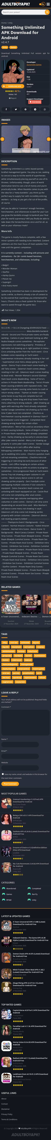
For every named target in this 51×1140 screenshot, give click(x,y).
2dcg (5, 642)
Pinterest (25, 109)
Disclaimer (5, 1109)
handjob (18, 655)
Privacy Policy (6, 1114)
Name (4, 739)
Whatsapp (44, 109)
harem (28, 655)
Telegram (35, 109)
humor (5, 660)
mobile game (38, 669)
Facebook (6, 109)
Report (13, 98)
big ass (36, 642)
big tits (5, 647)
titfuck (42, 677)
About (3, 1098)
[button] (47, 12)
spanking (17, 677)
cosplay (40, 647)
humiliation (40, 655)
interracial (16, 660)
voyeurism (20, 682)
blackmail (16, 647)
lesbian (28, 660)
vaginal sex (7, 682)
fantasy (21, 651)
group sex (7, 655)
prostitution (28, 673)
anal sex (13, 642)
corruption (28, 647)
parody (16, 673)
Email (4, 751)
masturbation (8, 669)
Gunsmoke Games (34, 64)
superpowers (30, 677)
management (26, 664)
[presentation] (2, 139)
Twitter (15, 109)
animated (25, 642)
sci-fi (39, 673)
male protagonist (10, 664)
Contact (4, 1104)
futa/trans (32, 651)
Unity (10, 23)
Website (4, 762)
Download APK (14, 86)
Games (13, 47)
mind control (23, 669)
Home (3, 23)
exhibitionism (8, 651)
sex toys (6, 677)
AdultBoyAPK (25, 1128)
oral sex (6, 673)
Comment (6, 707)
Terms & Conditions (9, 1119)
